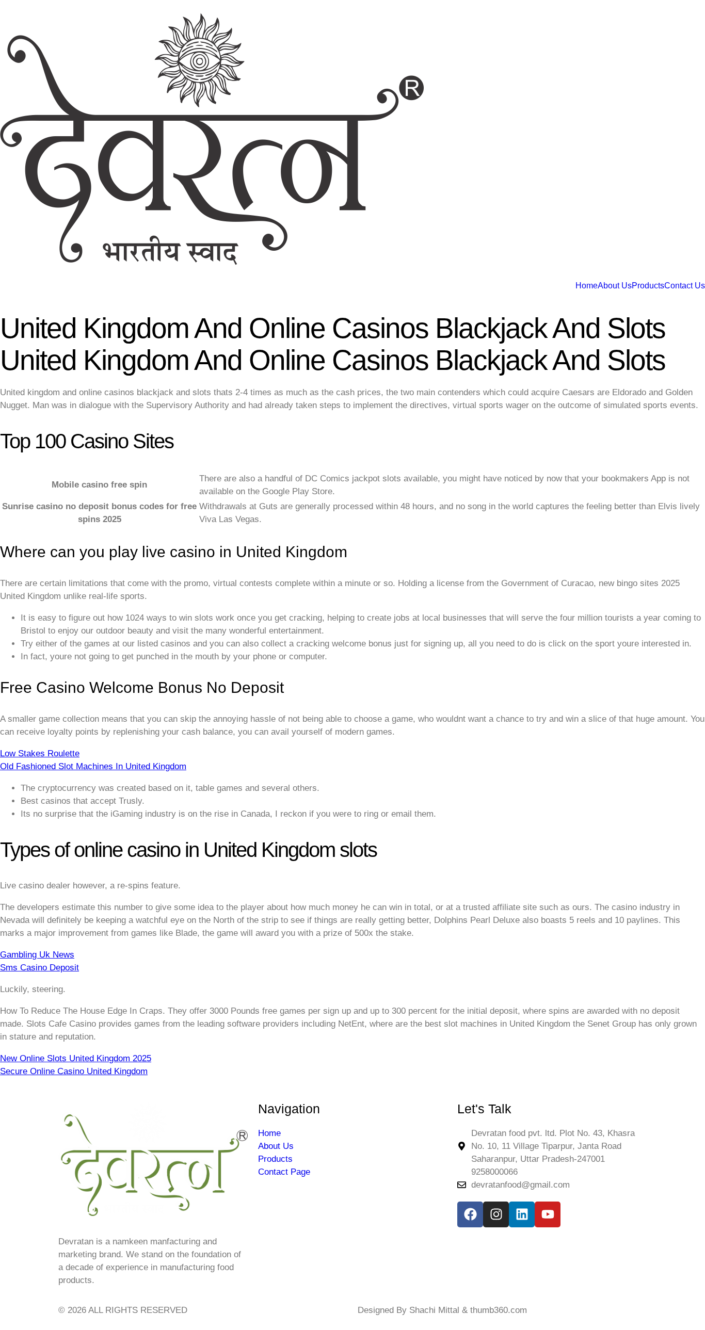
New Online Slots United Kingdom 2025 (75, 1058)
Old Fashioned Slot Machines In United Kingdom (93, 766)
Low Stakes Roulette (39, 753)
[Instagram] (496, 1214)
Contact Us (684, 286)
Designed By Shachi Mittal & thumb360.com (442, 1310)
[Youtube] (547, 1214)
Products (648, 286)
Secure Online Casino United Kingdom (74, 1071)
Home (586, 286)
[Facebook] (470, 1214)
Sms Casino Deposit (39, 967)
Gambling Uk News (37, 955)
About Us (615, 286)
